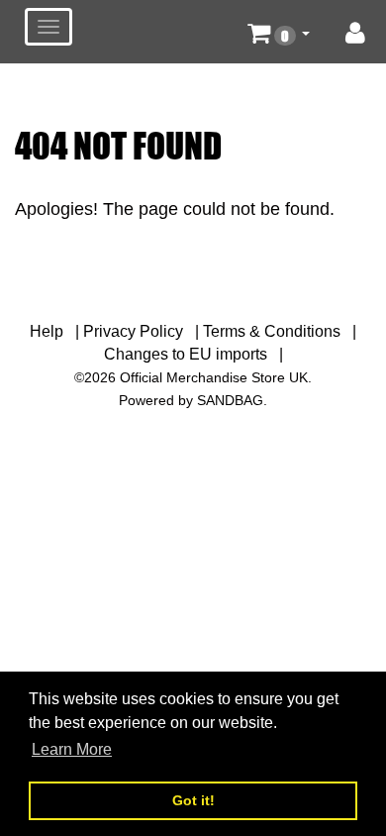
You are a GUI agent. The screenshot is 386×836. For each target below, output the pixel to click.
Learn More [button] (72, 749)
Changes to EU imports (185, 354)
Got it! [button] (193, 800)
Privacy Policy (133, 331)
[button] (279, 31)
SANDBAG (230, 400)
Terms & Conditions (271, 331)
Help (46, 331)
